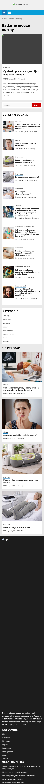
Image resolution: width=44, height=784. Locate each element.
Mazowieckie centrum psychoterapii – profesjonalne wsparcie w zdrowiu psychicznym (27, 292)
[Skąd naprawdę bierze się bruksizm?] (8, 144)
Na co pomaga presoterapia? (27, 177)
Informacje (19, 157)
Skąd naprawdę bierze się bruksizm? (20, 435)
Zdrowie (18, 206)
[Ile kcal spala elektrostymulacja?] (8, 193)
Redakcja (22, 79)
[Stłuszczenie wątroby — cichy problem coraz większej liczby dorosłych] (8, 126)
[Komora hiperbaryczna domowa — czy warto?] (8, 161)
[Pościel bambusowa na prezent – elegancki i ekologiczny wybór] (8, 253)
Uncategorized (20, 286)
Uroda (5, 338)
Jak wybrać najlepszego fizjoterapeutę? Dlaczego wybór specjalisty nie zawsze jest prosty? (27, 233)
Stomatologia (29, 227)
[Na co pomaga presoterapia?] (8, 177)
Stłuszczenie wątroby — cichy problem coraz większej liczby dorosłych (27, 127)
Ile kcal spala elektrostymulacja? (23, 193)
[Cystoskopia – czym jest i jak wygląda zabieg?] (22, 49)
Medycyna (6, 67)
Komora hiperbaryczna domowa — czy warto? (24, 161)
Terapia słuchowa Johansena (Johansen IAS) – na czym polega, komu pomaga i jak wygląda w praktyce (27, 212)
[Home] (4, 12)
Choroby (18, 121)
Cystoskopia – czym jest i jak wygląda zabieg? (21, 73)
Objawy (18, 140)
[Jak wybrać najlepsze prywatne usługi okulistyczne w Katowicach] (8, 272)
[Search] (40, 12)
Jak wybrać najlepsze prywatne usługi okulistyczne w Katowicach (27, 272)
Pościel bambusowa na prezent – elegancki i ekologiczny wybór (24, 253)
